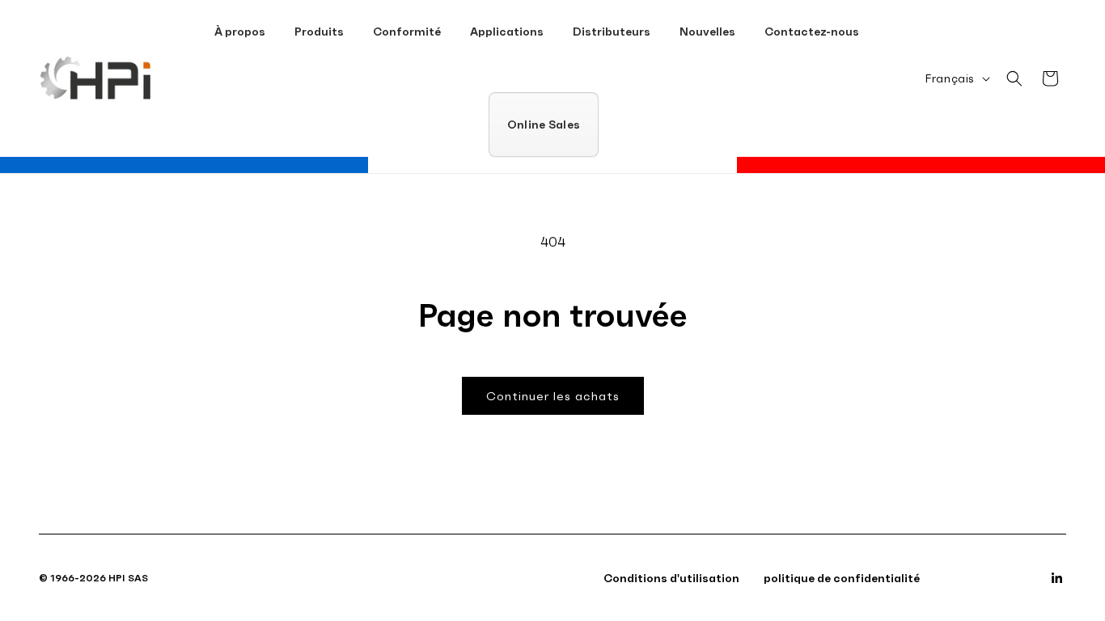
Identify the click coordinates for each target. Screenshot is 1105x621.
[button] (319, 31)
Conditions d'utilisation (671, 578)
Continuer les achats (553, 395)
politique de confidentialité (842, 578)
